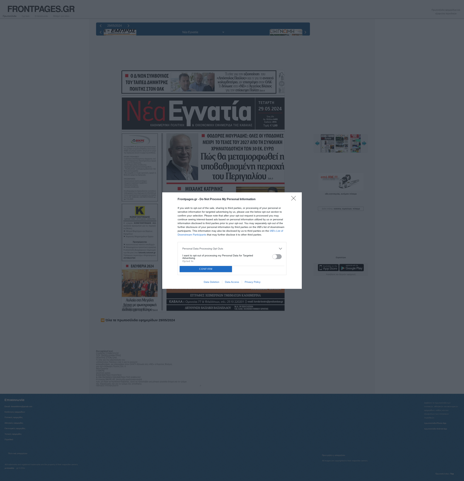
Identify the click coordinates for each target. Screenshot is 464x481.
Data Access (232, 281)
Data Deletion (211, 281)
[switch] (277, 256)
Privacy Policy (252, 281)
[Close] (294, 199)
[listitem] (232, 249)
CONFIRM (206, 269)
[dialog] (232, 240)
